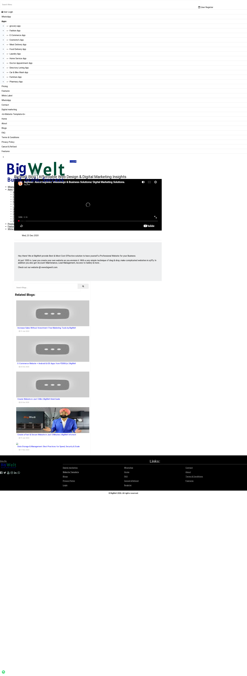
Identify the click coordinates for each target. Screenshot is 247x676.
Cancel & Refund (9, 146)
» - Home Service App (16, 58)
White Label (7, 95)
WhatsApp (6, 16)
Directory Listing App (22, 214)
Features (6, 91)
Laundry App (18, 206)
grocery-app (18, 192)
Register (128, 485)
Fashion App (18, 194)
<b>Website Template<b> (13, 114)
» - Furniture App (14, 77)
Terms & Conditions (10, 137)
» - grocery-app (14, 26)
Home (4, 119)
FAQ (3, 133)
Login (72, 161)
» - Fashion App (13, 30)
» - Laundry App (14, 54)
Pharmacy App (19, 221)
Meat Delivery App (21, 201)
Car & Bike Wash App (22, 216)
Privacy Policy (8, 142)
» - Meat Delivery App (16, 44)
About (4, 123)
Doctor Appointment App (24, 211)
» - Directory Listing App (18, 68)
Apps (10, 189)
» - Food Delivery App (16, 49)
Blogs (4, 128)
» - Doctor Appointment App (19, 63)
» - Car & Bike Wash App (17, 72)
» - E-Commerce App (16, 35)
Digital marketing (9, 109)
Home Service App (21, 209)
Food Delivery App (21, 204)
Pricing (5, 86)
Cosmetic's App (20, 199)
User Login (8, 12)
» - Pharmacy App (15, 81)
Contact (5, 105)
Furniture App (19, 219)
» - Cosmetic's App (15, 40)
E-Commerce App (21, 197)
